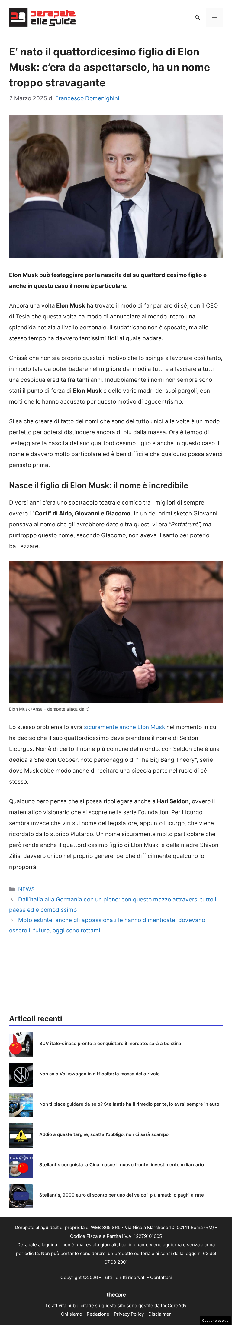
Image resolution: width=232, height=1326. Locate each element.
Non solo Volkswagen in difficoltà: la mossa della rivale (99, 1074)
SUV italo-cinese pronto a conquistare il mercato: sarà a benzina (110, 1043)
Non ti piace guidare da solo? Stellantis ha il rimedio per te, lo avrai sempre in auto (129, 1104)
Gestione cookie (215, 1320)
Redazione (98, 1314)
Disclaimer (159, 1314)
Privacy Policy (129, 1314)
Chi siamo (71, 1314)
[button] (197, 17)
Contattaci (161, 1277)
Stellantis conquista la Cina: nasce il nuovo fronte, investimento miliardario (121, 1165)
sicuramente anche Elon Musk (124, 727)
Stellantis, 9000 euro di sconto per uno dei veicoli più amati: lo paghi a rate (121, 1195)
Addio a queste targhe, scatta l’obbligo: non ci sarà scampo (104, 1134)
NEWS (26, 889)
